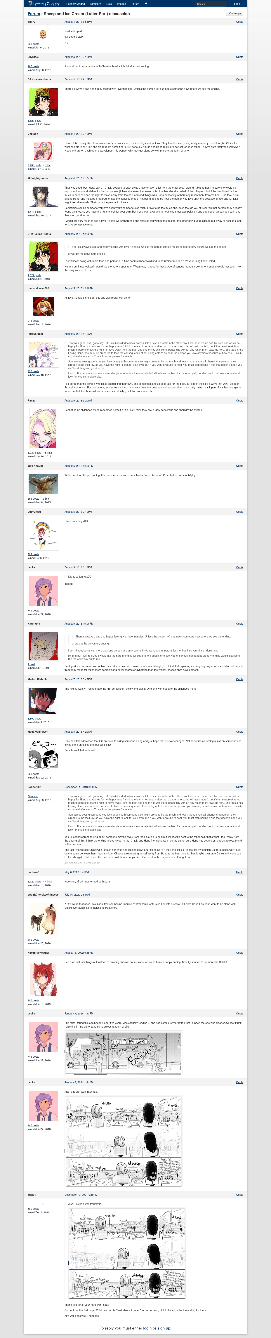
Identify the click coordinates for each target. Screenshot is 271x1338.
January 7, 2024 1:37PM (79, 1013)
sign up (163, 1328)
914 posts (33, 320)
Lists (109, 4)
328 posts (33, 44)
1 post (31, 664)
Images (121, 4)
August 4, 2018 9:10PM (78, 57)
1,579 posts (34, 211)
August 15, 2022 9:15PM (79, 952)
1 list (48, 165)
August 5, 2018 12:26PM (79, 466)
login (147, 1328)
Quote (239, 21)
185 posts (33, 66)
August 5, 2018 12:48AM (79, 288)
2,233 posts (34, 165)
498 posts (33, 371)
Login (237, 4)
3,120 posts (34, 881)
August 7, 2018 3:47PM (78, 679)
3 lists (46, 498)
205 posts (33, 774)
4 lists (48, 881)
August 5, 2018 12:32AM (79, 234)
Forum (135, 4)
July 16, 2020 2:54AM (77, 894)
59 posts (33, 796)
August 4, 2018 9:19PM (78, 133)
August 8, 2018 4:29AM (78, 731)
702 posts (33, 554)
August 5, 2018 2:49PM (78, 511)
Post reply (236, 13)
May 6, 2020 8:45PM (77, 872)
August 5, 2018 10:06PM (79, 623)
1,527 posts (34, 120)
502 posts (33, 939)
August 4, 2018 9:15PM (78, 79)
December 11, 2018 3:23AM (81, 787)
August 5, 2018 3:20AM (78, 400)
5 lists (48, 452)
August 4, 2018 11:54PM (79, 178)
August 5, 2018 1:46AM (78, 334)
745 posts (33, 610)
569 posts (33, 1208)
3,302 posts (34, 718)
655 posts (33, 498)
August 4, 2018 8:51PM (78, 21)
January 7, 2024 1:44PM (79, 1082)
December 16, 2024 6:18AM (81, 1194)
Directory (95, 4)
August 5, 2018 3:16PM (78, 567)
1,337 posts (34, 452)
